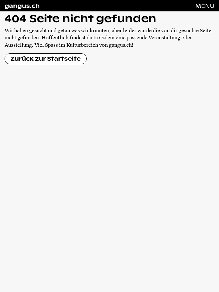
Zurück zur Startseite (46, 58)
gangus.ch (22, 6)
